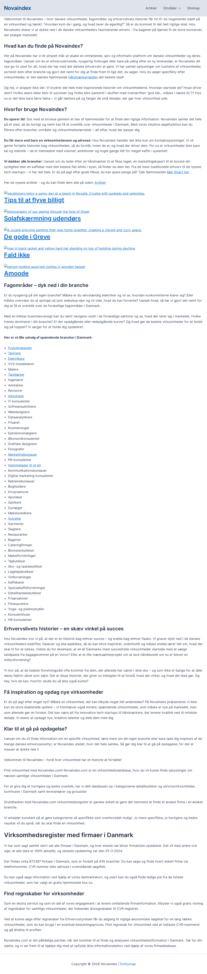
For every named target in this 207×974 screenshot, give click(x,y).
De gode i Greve (27, 236)
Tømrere (14, 353)
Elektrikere (16, 359)
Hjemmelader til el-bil (24, 465)
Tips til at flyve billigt (34, 200)
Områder (170, 8)
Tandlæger (16, 375)
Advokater (16, 396)
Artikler (151, 8)
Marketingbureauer (22, 454)
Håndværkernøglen (83, 77)
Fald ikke (17, 254)
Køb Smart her (178, 172)
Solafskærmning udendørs (42, 218)
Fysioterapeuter (20, 348)
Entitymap (128, 964)
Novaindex (17, 8)
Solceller (14, 518)
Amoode (16, 273)
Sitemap (193, 8)
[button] (179, 8)
